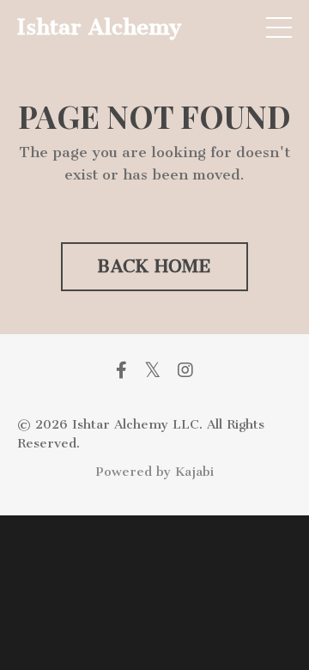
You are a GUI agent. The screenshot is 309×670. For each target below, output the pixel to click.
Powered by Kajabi (154, 471)
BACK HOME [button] (154, 266)
